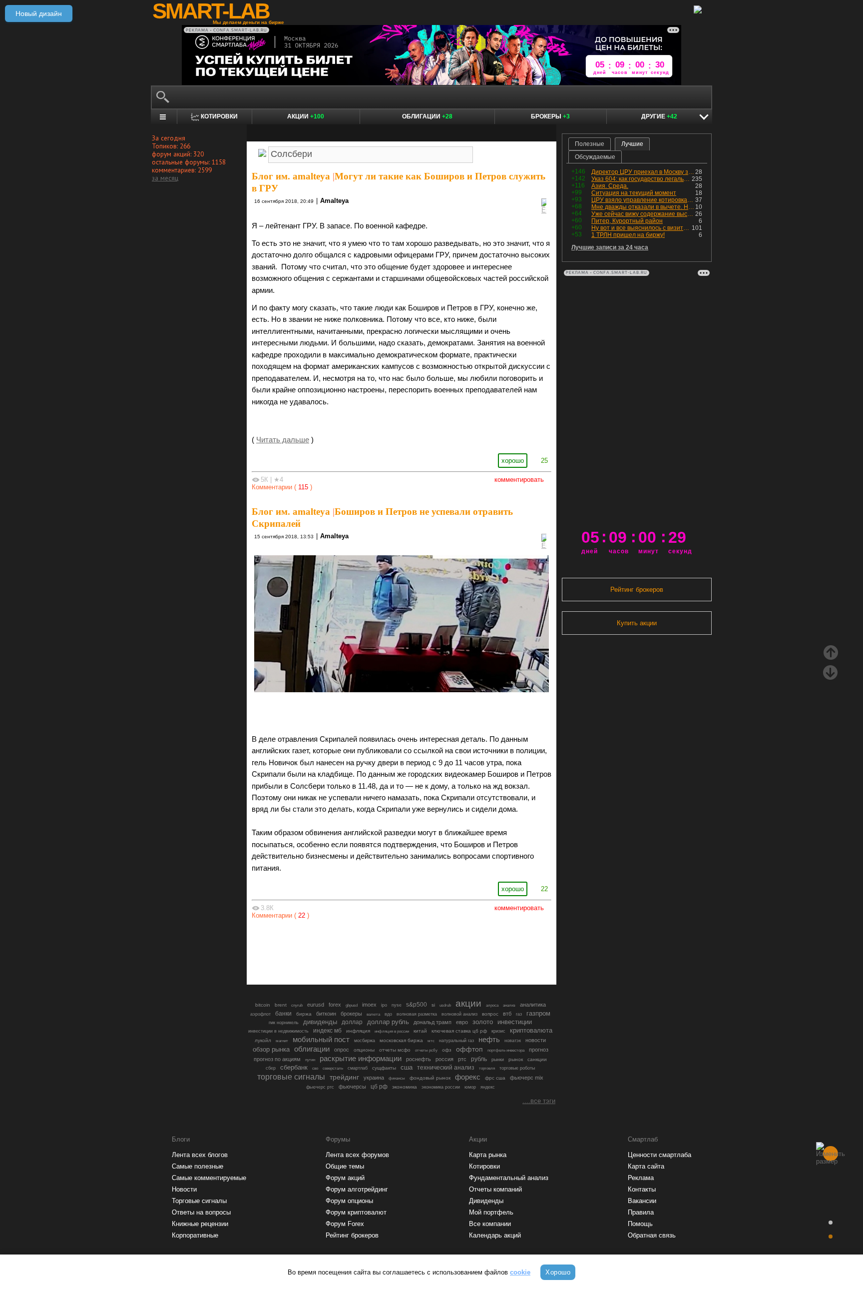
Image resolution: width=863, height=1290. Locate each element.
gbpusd (352, 1005)
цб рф (379, 1086)
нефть (489, 1039)
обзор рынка (271, 1049)
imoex (369, 1005)
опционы (364, 1050)
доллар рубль (388, 1022)
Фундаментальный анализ (508, 1178)
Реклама (641, 1178)
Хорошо (557, 1272)
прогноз (538, 1050)
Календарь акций (495, 1235)
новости (535, 1040)
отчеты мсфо (395, 1050)
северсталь (333, 1068)
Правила (641, 1212)
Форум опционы (349, 1201)
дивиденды (320, 1022)
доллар (352, 1022)
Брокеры (550, 116)
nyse (397, 1005)
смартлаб (358, 1068)
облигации (312, 1049)
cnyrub (297, 1005)
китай (420, 1031)
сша (407, 1067)
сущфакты (384, 1068)
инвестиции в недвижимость (278, 1031)
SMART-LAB (210, 11)
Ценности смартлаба (659, 1155)
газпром (538, 1013)
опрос (341, 1050)
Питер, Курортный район (627, 220)
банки (283, 1013)
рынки (497, 1059)
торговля (487, 1068)
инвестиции (514, 1022)
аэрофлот (260, 1014)
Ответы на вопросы (201, 1212)
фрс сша (495, 1078)
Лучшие (632, 143)
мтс (431, 1040)
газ (519, 1014)
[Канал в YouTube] (452, 949)
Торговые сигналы (199, 1201)
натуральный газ (456, 1040)
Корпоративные (195, 1235)
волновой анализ (459, 1014)
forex (335, 1005)
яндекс (487, 1087)
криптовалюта (531, 1030)
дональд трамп (432, 1022)
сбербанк (294, 1067)
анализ (509, 1005)
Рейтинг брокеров (636, 589)
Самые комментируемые (209, 1178)
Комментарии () (282, 487)
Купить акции (637, 623)
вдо (388, 1014)
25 (544, 460)
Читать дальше (282, 440)
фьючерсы (352, 1087)
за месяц (165, 177)
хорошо (512, 460)
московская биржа (401, 1040)
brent (281, 1005)
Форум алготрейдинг (357, 1189)
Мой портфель (491, 1212)
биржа (304, 1014)
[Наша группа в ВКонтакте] (418, 949)
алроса (492, 1005)
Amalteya (334, 200)
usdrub (445, 1005)
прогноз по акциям (277, 1059)
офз (446, 1050)
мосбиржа (364, 1040)
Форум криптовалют (356, 1212)
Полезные (589, 143)
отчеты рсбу (426, 1050)
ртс (462, 1059)
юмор (470, 1087)
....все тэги (538, 1101)
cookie (520, 1272)
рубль (479, 1059)
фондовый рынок (430, 1078)
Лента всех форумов (357, 1155)
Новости (184, 1189)
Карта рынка (487, 1155)
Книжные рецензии (200, 1224)
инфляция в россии (392, 1031)
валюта (373, 1014)
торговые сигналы (291, 1076)
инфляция (358, 1031)
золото (482, 1022)
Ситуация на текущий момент (633, 192)
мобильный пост (321, 1039)
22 (544, 889)
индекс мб (327, 1031)
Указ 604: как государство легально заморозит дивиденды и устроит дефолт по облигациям (641, 178)
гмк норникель (284, 1022)
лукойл (263, 1040)
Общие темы (345, 1166)
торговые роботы (517, 1068)
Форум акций (345, 1178)
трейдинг (344, 1077)
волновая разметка (417, 1014)
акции (468, 1003)
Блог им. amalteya (291, 176)
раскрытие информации (361, 1059)
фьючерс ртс (320, 1087)
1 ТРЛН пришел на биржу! (628, 234)
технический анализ (445, 1067)
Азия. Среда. (609, 185)
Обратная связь (652, 1235)
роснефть (418, 1059)
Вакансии (642, 1201)
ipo (384, 1005)
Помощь (640, 1224)
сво (315, 1068)
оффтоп (469, 1049)
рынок (515, 1059)
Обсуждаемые (595, 156)
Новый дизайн (38, 13)
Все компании (490, 1224)
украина (374, 1078)
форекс (467, 1077)
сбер (271, 1068)
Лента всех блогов (200, 1155)
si (433, 1005)
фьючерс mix (526, 1078)
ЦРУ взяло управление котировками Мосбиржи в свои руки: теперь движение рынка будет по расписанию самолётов (643, 199)
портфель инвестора (505, 1050)
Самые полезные (197, 1166)
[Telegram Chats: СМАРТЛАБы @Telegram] (350, 949)
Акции (305, 116)
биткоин (326, 1014)
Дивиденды (486, 1201)
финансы (397, 1078)
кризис (498, 1031)
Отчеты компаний (495, 1189)
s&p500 (416, 1004)
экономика (404, 1087)
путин (310, 1059)
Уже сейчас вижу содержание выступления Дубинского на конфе (643, 213)
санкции (537, 1059)
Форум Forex (345, 1224)
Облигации (427, 116)
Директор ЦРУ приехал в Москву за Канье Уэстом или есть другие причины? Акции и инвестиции (643, 171)
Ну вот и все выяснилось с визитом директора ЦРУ (641, 227)
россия (444, 1059)
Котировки (484, 1166)
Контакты (642, 1189)
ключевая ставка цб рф (459, 1031)
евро (462, 1022)
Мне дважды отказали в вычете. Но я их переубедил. (643, 206)
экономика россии (441, 1087)
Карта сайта (646, 1166)
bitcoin (262, 1005)
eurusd (315, 1005)
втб (507, 1014)
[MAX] (384, 949)
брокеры (351, 1014)
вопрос (490, 1014)
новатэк (512, 1040)
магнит (282, 1041)
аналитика (533, 1005)
